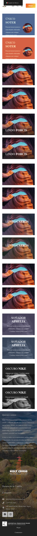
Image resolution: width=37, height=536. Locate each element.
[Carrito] (22, 5)
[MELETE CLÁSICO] (18, 74)
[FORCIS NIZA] (18, 124)
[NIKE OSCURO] (18, 374)
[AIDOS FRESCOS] (18, 174)
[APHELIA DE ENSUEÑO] (18, 324)
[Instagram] (10, 514)
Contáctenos (18, 532)
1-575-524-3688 (11, 503)
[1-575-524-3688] (4, 503)
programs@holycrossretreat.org (15, 499)
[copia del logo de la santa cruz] (4, 6)
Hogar (18, 527)
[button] (13, 6)
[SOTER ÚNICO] (18, 24)
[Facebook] (4, 514)
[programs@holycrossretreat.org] (4, 499)
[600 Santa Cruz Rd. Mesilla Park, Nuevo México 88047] (4, 508)
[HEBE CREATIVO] (18, 274)
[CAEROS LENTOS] (18, 224)
